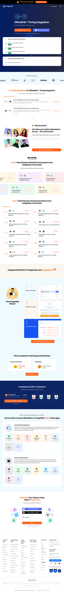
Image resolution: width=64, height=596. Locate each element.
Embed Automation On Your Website (55, 545)
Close (4, 557)
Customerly (5, 571)
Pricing (42, 545)
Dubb (4, 568)
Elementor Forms (33, 544)
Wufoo (31, 556)
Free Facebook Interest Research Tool (54, 554)
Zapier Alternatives (43, 548)
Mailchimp (13, 560)
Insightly (4, 550)
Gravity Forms (33, 546)
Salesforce (5, 544)
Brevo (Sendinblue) (14, 556)
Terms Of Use (47, 590)
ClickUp (22, 555)
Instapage (32, 567)
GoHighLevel (13, 553)
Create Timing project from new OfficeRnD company (26, 100)
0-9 (4, 583)
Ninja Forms (32, 565)
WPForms (32, 562)
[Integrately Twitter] (51, 563)
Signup (42, 557)
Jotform (31, 551)
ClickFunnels (13, 562)
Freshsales (5, 552)
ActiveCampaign (14, 546)
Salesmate (5, 564)
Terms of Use (34, 526)
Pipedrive (5, 559)
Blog (42, 543)
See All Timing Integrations (18, 479)
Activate (56, 101)
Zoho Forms (32, 569)
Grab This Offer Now (41, 2)
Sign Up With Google (42, 30)
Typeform (32, 553)
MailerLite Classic (14, 565)
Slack (22, 559)
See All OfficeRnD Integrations (18, 446)
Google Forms (33, 549)
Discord (22, 564)
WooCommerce (24, 557)
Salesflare (5, 561)
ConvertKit (13, 567)
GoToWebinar (13, 558)
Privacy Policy (40, 590)
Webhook (23, 548)
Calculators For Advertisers (55, 557)
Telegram (23, 571)
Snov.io (4, 566)
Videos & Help (44, 554)
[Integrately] (8, 6)
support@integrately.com (56, 566)
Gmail (22, 550)
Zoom (22, 569)
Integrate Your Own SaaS (54, 542)
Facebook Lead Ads (15, 544)
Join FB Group (56, 560)
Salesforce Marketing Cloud (14, 570)
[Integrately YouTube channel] (59, 563)
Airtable (22, 566)
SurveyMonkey (33, 560)
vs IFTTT (43, 569)
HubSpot (12, 551)
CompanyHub (5, 555)
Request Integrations (43, 552)
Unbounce (32, 558)
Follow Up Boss (5, 547)
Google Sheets (24, 545)
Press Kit (43, 559)
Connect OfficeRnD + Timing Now (41, 341)
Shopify (22, 552)
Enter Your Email (25, 517)
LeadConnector (14, 549)
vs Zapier (43, 565)
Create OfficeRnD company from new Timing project (26, 108)
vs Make (42, 567)
